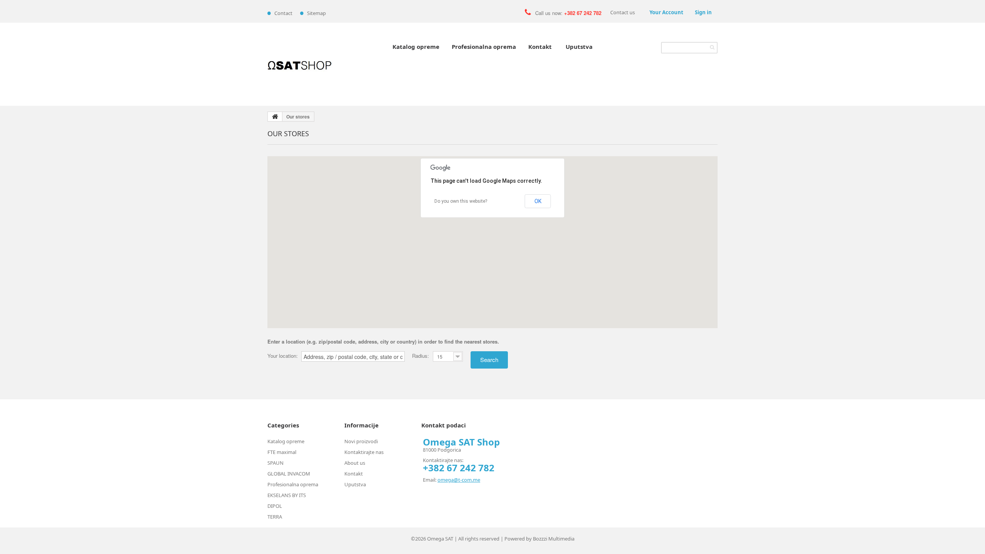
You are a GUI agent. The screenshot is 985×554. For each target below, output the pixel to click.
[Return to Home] (275, 116)
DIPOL (274, 506)
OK (537, 201)
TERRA (274, 517)
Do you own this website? (460, 201)
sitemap (316, 13)
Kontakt (540, 46)
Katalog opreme (415, 46)
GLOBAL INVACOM (288, 474)
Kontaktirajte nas (364, 452)
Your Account (666, 12)
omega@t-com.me (458, 479)
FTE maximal (281, 452)
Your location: (282, 355)
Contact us (622, 12)
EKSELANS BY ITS (286, 495)
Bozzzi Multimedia (553, 538)
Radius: (420, 355)
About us (354, 463)
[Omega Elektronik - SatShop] (300, 64)
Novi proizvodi (361, 441)
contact (283, 13)
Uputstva (579, 46)
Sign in (703, 12)
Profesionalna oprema (484, 46)
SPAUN (275, 463)
